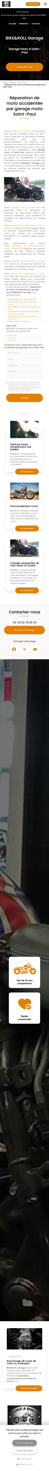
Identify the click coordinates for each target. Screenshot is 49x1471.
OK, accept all (25, 1443)
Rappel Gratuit (33, 4)
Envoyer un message (24, 630)
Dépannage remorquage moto (19, 321)
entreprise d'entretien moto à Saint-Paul (24, 262)
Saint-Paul (23, 82)
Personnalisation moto (24, 506)
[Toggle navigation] (45, 4)
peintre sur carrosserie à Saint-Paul (24, 275)
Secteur (13, 82)
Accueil (12, 23)
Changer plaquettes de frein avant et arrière (24, 564)
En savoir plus (27, 471)
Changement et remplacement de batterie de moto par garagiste (23, 312)
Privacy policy (26, 1464)
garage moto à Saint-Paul (23, 131)
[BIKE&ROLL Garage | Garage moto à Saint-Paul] (6, 4)
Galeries (23, 23)
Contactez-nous (25, 67)
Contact (36, 23)
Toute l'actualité (29, 1388)
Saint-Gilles (12, 335)
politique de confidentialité (21, 391)
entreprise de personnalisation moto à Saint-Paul (24, 247)
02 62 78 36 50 (23, 12)
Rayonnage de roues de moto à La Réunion (21, 1362)
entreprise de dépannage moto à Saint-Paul (24, 226)
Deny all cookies (25, 1450)
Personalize (26, 1459)
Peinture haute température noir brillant (20, 447)
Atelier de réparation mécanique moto (22, 299)
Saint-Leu (11, 338)
